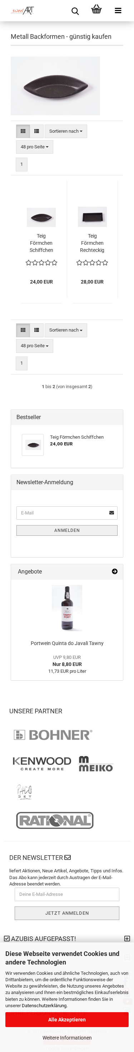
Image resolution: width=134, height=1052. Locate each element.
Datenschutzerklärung (44, 1005)
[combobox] (66, 131)
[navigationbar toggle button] (118, 10)
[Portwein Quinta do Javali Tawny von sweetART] (67, 608)
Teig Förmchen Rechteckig (92, 243)
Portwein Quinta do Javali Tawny (67, 643)
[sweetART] (19, 10)
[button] (23, 131)
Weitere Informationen (67, 1038)
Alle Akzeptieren (67, 1019)
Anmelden (67, 530)
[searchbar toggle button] (75, 10)
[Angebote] (115, 572)
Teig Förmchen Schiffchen (41, 243)
